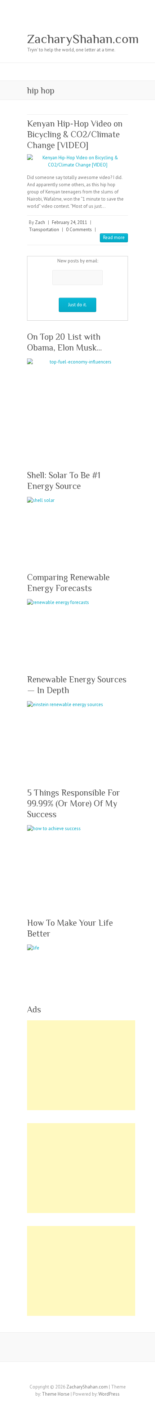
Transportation (44, 229)
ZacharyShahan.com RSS (110, 1374)
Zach (40, 222)
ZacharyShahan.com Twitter (55, 1374)
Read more (114, 237)
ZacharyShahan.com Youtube (88, 1374)
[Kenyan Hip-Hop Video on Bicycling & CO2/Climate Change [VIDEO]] (77, 161)
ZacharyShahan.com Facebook (45, 1374)
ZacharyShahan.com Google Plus (66, 1374)
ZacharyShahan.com (83, 39)
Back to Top (145, 1395)
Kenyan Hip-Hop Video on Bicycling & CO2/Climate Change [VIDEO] (75, 134)
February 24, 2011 (69, 222)
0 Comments (79, 229)
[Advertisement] (81, 1065)
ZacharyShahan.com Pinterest (77, 1374)
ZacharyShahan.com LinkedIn (99, 1374)
